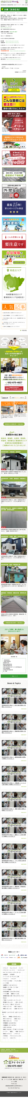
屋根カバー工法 (15, 993)
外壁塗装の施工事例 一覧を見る (14, 622)
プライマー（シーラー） (9, 970)
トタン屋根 (6, 993)
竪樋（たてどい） (7, 1033)
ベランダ (13, 978)
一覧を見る (24, 330)
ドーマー (5, 1031)
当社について (15, 676)
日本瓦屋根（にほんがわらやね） (11, 991)
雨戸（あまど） (18, 1006)
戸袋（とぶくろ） (7, 1006)
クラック (5, 968)
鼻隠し (11, 1031)
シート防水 (6, 983)
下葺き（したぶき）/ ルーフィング (12, 1000)
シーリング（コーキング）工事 (11, 976)
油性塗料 (5, 974)
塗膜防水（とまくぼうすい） (10, 985)
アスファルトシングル (15, 1036)
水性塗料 (12, 974)
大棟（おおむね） (7, 1027)
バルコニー (6, 978)
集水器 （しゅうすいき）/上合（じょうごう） (12, 1013)
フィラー (21, 968)
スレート (5, 1038)
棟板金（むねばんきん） (15, 1016)
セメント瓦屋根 (7, 989)
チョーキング (13, 968)
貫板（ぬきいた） (7, 1021)
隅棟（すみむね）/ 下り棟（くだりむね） (13, 1029)
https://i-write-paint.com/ (6, 27)
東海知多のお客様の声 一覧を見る (14, 424)
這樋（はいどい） (19, 1008)
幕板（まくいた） (7, 1008)
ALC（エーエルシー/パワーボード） (12, 972)
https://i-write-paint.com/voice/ (12, 42)
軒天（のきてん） (7, 1018)
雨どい (5, 1016)
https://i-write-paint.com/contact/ (13, 59)
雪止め (5, 998)
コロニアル (13, 1038)
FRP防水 (5, 1036)
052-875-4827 (13, 31)
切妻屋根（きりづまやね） (10, 1025)
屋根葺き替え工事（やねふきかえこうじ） (13, 996)
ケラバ (16, 1021)
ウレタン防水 (18, 981)
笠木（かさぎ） (19, 1002)
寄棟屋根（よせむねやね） (10, 1023)
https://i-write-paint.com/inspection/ (17, 50)
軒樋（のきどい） (20, 1031)
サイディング (21, 970)
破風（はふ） (18, 1018)
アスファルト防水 (7, 981)
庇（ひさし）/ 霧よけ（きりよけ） (12, 1004)
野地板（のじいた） (8, 1002)
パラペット (17, 1033)
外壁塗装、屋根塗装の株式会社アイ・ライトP (14, 1092)
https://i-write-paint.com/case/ (12, 41)
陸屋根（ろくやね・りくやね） (11, 987)
